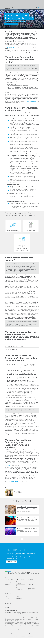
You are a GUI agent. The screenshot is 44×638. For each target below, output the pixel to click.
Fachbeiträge (11, 7)
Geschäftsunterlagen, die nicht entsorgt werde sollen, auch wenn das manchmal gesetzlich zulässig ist (27, 507)
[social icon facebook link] (33, 573)
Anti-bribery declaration (15, 633)
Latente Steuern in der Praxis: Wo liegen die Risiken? (27, 529)
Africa (6, 596)
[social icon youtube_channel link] (38, 573)
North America (19, 598)
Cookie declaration (24, 633)
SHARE (37, 7)
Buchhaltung (8, 582)
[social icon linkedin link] (31, 573)
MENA (17, 596)
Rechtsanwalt (8, 465)
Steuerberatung (8, 587)
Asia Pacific (7, 598)
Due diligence (31, 579)
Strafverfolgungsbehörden (12, 481)
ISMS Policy (31, 633)
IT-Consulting (19, 583)
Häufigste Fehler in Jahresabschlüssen (27, 517)
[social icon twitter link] (37, 573)
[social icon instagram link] (35, 573)
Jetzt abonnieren (11, 561)
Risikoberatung (19, 589)
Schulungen (31, 582)
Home (6, 7)
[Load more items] (22, 539)
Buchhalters (10, 464)
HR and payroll (8, 584)
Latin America (8, 603)
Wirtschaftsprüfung (23, 519)
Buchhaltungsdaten (32, 101)
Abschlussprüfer (11, 47)
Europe (6, 601)
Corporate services (9, 579)
